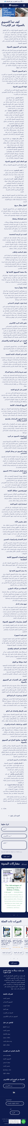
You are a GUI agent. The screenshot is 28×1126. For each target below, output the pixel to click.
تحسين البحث (6, 998)
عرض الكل (24, 864)
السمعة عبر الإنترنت (8, 1013)
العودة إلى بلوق (15, 816)
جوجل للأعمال (6, 1034)
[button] (3, 5)
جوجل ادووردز (6, 1005)
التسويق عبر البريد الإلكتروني (10, 1016)
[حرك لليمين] (17, 915)
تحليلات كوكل (6, 1045)
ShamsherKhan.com (10, 1119)
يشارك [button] (4, 808)
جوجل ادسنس (6, 1062)
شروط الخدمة (7, 1123)
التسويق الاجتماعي (7, 1002)
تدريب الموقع (6, 1027)
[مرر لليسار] (10, 915)
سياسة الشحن (14, 1123)
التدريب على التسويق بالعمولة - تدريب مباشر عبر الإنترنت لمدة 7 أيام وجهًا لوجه (6, 942)
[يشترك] (22, 1086)
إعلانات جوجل (6, 1037)
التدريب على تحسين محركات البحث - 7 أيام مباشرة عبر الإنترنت (18, 942)
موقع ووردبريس (7, 1055)
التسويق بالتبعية (7, 1059)
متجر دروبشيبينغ (7, 1069)
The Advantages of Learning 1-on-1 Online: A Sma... (13, 887)
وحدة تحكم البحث (7, 1041)
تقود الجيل (5, 1009)
